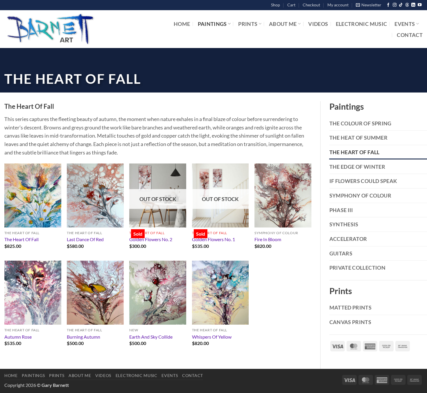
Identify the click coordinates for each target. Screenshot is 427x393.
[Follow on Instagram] (395, 5)
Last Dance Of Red (85, 239)
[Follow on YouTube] (419, 5)
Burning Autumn (83, 336)
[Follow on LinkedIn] (413, 5)
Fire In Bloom (267, 239)
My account (338, 4)
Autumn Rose (18, 336)
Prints (247, 24)
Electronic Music (361, 24)
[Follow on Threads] (407, 5)
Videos (318, 24)
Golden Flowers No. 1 (213, 239)
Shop (275, 4)
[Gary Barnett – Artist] (74, 29)
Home (182, 24)
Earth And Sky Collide (151, 336)
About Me (283, 24)
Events (404, 24)
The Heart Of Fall (21, 239)
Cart (291, 4)
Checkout (311, 4)
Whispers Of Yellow (212, 336)
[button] (368, 5)
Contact (410, 35)
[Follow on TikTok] (401, 5)
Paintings (212, 24)
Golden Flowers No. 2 (150, 239)
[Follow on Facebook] (388, 5)
